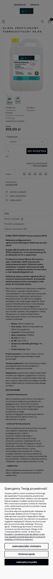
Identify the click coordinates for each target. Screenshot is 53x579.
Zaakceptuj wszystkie (26, 562)
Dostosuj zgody (26, 554)
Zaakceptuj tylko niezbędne (26, 546)
